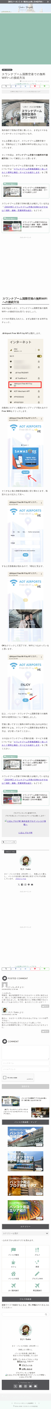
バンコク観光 (14, 1396)
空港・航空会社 (7, 69)
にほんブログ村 (25, 833)
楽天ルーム (22, 1361)
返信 (46, 1006)
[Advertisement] (25, 38)
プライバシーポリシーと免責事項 (23, 1403)
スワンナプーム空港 (9, 842)
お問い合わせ (27, 1369)
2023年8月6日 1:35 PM (9, 1014)
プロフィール (20, 879)
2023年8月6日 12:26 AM (10, 989)
